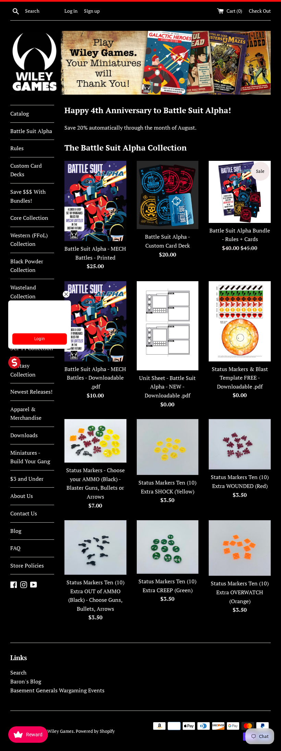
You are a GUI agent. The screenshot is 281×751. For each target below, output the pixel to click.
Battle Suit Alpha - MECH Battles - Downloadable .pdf (95, 377)
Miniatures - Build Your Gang (30, 457)
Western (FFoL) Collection (29, 239)
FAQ (15, 548)
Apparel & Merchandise (25, 413)
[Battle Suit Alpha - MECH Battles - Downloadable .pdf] (95, 321)
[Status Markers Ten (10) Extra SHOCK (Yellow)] (168, 447)
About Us (21, 496)
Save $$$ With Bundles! (28, 196)
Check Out (260, 11)
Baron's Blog (25, 681)
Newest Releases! (31, 391)
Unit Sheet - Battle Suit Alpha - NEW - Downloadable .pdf (167, 386)
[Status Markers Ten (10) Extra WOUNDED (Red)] (240, 444)
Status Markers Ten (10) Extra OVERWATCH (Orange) (240, 592)
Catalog (19, 113)
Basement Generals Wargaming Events (57, 690)
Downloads (24, 435)
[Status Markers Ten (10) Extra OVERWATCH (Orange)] (240, 548)
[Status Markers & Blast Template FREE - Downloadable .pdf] (240, 321)
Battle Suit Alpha (31, 131)
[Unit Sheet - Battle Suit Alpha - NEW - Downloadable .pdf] (168, 325)
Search (18, 672)
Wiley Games (60, 731)
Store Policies (27, 565)
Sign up (92, 11)
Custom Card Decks (26, 170)
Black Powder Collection (26, 266)
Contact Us (23, 513)
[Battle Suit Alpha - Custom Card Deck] (168, 195)
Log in (70, 11)
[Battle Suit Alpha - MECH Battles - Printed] (95, 201)
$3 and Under (27, 478)
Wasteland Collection (23, 292)
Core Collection (29, 218)
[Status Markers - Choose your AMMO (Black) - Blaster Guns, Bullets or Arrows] (95, 441)
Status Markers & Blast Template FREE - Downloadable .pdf (240, 377)
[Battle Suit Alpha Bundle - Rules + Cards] (240, 192)
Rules (17, 148)
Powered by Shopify (95, 731)
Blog (15, 531)
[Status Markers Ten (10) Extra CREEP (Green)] (168, 547)
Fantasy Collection (23, 370)
